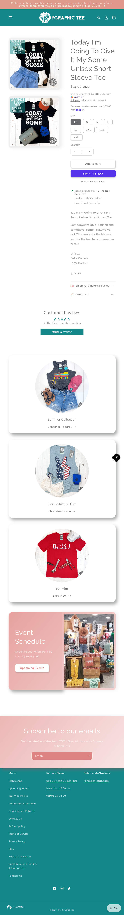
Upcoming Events (32, 668)
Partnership (15, 875)
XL (76, 129)
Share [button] (77, 273)
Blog (11, 849)
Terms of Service (19, 833)
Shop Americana (60, 511)
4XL (76, 137)
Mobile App (15, 781)
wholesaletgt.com (96, 780)
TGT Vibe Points (18, 796)
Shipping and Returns (22, 811)
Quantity (75, 145)
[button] (10, 17)
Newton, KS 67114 (58, 788)
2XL (88, 129)
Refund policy (17, 826)
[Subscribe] (88, 756)
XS (76, 122)
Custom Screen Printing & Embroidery (23, 866)
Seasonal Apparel (60, 426)
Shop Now (60, 595)
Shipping (75, 100)
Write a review (62, 332)
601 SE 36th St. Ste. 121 (61, 780)
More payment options (93, 181)
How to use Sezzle (20, 856)
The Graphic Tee (66, 910)
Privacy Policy (17, 841)
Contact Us (15, 818)
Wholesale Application (22, 803)
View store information (87, 203)
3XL (102, 129)
